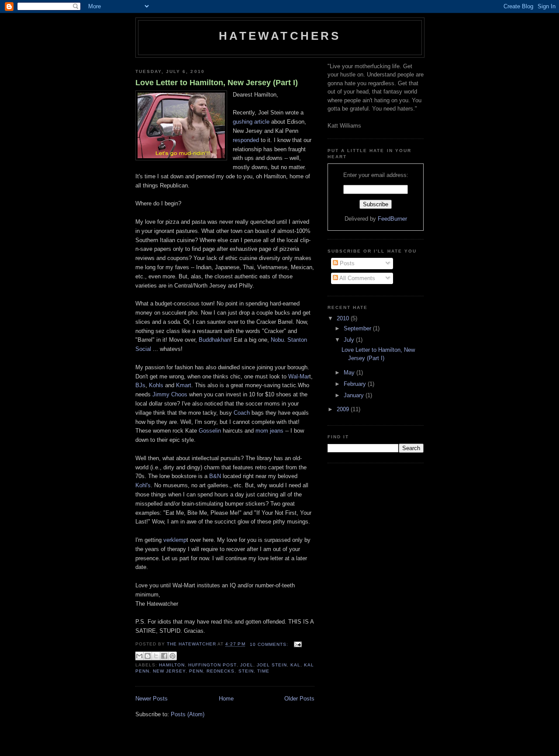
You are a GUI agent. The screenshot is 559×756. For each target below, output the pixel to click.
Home (226, 698)
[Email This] (139, 656)
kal (295, 664)
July (350, 339)
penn (196, 671)
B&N (215, 476)
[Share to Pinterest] (172, 656)
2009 (344, 409)
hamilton (172, 664)
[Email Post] (297, 644)
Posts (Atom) (187, 714)
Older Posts (299, 698)
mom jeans (269, 430)
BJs (140, 385)
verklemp (174, 540)
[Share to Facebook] (164, 656)
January (355, 395)
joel (246, 664)
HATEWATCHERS (280, 35)
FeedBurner (392, 218)
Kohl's (143, 485)
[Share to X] (156, 656)
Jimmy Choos (169, 394)
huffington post (212, 664)
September (358, 328)
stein (246, 671)
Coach (242, 412)
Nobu (277, 339)
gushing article (251, 121)
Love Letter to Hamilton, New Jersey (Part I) (216, 82)
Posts (346, 263)
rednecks (221, 671)
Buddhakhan (214, 339)
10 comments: (270, 644)
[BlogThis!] (147, 656)
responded (246, 140)
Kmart (183, 385)
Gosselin (210, 430)
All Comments (356, 278)
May (350, 372)
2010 (344, 318)
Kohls (156, 385)
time (263, 671)
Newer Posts (151, 698)
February (356, 384)
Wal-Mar (298, 376)
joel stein (272, 664)
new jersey (169, 671)
